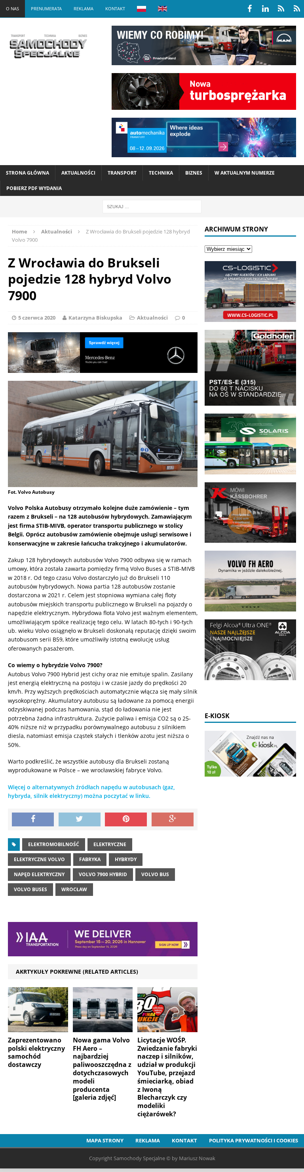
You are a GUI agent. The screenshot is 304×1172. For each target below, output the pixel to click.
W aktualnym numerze (245, 172)
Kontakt (115, 8)
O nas (12, 8)
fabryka (90, 859)
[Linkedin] (265, 8)
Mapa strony (105, 1140)
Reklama (83, 8)
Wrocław (74, 889)
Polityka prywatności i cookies (253, 1140)
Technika (161, 172)
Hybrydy (126, 859)
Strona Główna (27, 172)
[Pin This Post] (126, 820)
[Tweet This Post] (80, 820)
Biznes (193, 172)
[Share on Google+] (173, 820)
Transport (122, 172)
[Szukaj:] (152, 206)
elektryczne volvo (39, 859)
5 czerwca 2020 (36, 317)
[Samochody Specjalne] (48, 46)
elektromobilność (53, 844)
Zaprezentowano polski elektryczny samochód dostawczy (36, 1052)
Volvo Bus (155, 874)
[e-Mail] (297, 8)
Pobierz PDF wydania (34, 188)
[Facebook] (249, 8)
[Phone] (281, 8)
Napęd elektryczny (39, 874)
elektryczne (109, 844)
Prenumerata (46, 8)
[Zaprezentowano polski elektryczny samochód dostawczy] (38, 1027)
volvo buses (30, 889)
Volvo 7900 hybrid (103, 874)
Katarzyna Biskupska (95, 317)
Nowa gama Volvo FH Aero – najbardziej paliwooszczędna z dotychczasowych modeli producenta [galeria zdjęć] (102, 1069)
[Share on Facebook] (33, 820)
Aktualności (78, 172)
